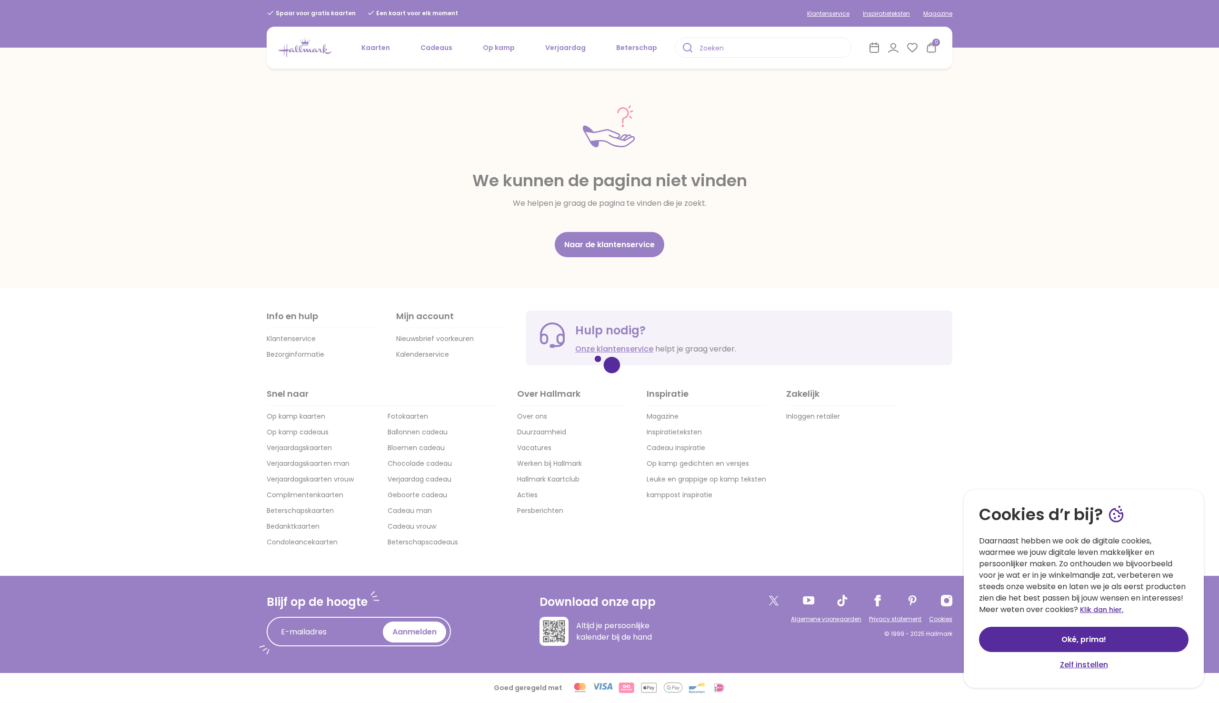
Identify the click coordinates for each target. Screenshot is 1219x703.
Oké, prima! (1083, 639)
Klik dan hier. (1101, 609)
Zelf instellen (1084, 665)
